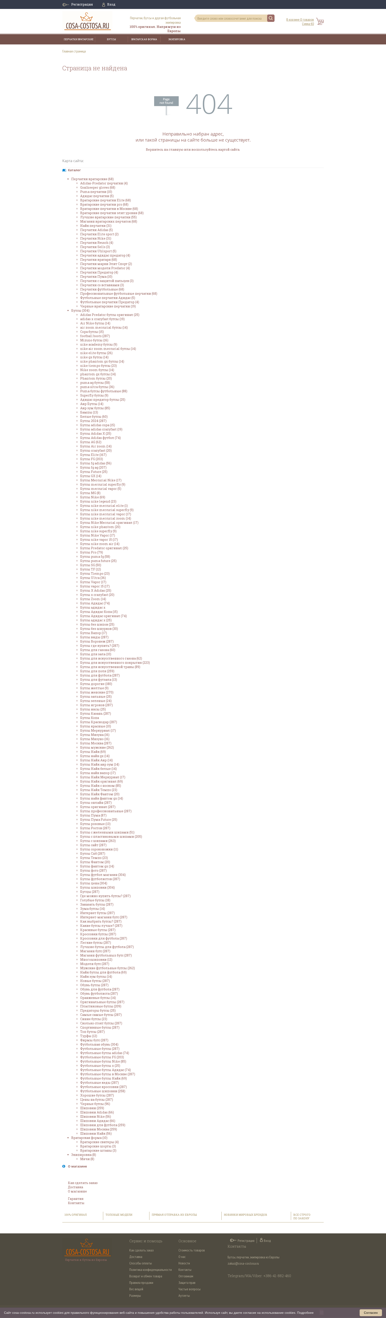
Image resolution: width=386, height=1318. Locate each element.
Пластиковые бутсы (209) (100, 1006)
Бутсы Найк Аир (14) (96, 760)
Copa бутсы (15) (92, 332)
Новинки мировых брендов (245, 1214)
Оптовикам (185, 1276)
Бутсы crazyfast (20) (96, 450)
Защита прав (186, 1282)
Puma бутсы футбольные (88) (103, 391)
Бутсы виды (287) (94, 637)
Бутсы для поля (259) (97, 671)
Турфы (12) (88, 1036)
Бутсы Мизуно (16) (94, 739)
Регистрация (82, 4)
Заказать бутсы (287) (96, 904)
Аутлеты (184, 1295)
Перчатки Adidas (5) (96, 230)
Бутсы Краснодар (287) (98, 722)
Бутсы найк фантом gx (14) (101, 798)
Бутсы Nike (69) (92, 497)
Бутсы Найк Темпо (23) (98, 790)
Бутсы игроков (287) (96, 705)
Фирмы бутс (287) (94, 1040)
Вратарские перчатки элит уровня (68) (112, 213)
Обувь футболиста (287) (99, 993)
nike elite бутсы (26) (96, 353)
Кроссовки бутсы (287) (98, 934)
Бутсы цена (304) (93, 883)
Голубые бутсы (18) (95, 900)
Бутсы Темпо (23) (94, 858)
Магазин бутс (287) (95, 951)
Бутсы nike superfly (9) (98, 531)
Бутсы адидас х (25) (96, 620)
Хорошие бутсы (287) (97, 1095)
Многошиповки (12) (96, 959)
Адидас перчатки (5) (97, 196)
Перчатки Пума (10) (96, 276)
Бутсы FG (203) (91, 459)
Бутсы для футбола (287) (100, 675)
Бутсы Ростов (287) (95, 828)
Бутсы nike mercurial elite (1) (104, 505)
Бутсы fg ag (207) (93, 467)
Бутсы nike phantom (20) (100, 527)
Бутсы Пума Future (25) (98, 819)
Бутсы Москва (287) (95, 743)
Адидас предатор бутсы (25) (102, 399)
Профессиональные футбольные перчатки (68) (118, 293)
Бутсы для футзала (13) (98, 679)
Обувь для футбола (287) (100, 989)
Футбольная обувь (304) (99, 1044)
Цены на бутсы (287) (96, 1099)
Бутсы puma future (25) (98, 561)
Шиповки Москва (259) (98, 1129)
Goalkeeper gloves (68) (97, 187)
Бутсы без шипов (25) (97, 624)
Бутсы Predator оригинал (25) (104, 548)
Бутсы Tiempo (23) (95, 573)
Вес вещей (136, 1289)
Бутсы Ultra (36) (93, 578)
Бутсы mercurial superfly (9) (102, 484)
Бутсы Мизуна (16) (94, 735)
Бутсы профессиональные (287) (106, 811)
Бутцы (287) (89, 892)
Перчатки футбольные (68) (102, 289)
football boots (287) (95, 336)
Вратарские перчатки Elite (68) (105, 200)
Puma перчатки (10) (96, 192)
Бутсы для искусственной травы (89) (110, 667)
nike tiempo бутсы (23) (98, 365)
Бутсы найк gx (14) (95, 756)
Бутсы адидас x (92, 607)
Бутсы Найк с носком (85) (100, 785)
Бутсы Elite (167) (93, 455)
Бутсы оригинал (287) (97, 807)
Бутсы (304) (80, 310)
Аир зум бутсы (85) (95, 408)
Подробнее (305, 1312)
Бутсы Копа (89, 718)
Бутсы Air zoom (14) (96, 446)
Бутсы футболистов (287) (100, 879)
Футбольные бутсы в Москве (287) (107, 1074)
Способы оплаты (140, 1263)
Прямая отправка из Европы (174, 1214)
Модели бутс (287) (94, 964)
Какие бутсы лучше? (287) (101, 925)
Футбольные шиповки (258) (102, 1091)
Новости (184, 1263)
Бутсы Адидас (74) (95, 603)
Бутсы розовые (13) (95, 824)
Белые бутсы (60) (94, 416)
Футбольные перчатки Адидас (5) (107, 298)
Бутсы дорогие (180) (96, 684)
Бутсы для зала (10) (95, 654)
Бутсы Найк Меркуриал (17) (102, 777)
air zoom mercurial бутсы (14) (104, 327)
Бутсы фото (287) (93, 870)
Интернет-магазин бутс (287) (103, 917)
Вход (111, 4)
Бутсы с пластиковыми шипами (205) (111, 836)
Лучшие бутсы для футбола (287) (107, 947)
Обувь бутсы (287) (94, 985)
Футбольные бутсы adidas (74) (104, 1053)
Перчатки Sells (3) (95, 247)
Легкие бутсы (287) (95, 942)
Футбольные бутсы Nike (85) (103, 1061)
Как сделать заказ (83, 1183)
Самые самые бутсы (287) (101, 1015)
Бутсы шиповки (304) (97, 887)
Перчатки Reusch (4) (96, 242)
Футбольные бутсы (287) (100, 1048)
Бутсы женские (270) (96, 692)
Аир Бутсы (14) (91, 404)
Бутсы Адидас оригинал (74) (103, 616)
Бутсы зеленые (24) (96, 701)
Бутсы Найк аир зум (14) (99, 764)
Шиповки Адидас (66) (97, 1121)
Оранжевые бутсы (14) (98, 998)
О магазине (77, 1191)
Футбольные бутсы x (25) (100, 1065)
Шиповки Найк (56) (96, 1133)
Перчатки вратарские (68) (92, 179)
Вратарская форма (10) (89, 1138)
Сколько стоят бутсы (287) (101, 1023)
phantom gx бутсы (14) (98, 374)
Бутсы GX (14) (90, 476)
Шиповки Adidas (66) (97, 1112)
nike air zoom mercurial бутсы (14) (108, 349)
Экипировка (176, 39)
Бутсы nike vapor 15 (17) (99, 539)
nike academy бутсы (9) (98, 344)
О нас (182, 1256)
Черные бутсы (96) (95, 1104)
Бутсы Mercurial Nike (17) (101, 480)
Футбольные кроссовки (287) (103, 1087)
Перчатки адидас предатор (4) (105, 255)
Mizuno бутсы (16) (94, 340)
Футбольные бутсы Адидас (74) (105, 1070)
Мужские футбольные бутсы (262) (107, 968)
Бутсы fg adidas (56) (95, 463)
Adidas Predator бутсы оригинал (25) (109, 315)
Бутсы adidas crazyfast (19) (101, 429)
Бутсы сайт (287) (93, 845)
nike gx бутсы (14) (94, 357)
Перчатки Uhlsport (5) (98, 251)
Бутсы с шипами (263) (98, 841)
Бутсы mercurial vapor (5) (100, 489)
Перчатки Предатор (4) (99, 272)
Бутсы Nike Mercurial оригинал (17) (109, 522)
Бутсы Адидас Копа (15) (99, 612)
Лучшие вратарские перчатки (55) (108, 217)
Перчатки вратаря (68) (98, 259)
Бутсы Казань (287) (95, 713)
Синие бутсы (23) (93, 1019)
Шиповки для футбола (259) (102, 1125)
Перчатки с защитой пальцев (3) (107, 281)
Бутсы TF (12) (90, 569)
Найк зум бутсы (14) (96, 976)
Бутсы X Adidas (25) (95, 590)
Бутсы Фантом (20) (95, 862)
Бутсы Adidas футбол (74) (100, 438)
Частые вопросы (189, 1289)
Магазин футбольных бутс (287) (106, 955)
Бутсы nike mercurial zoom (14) (105, 518)
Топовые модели (118, 1214)
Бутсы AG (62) (90, 442)
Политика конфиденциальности (150, 1269)
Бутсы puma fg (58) (95, 556)
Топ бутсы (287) (92, 1032)
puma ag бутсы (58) (95, 382)
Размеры (135, 1295)
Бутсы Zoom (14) (93, 599)
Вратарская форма (144, 39)
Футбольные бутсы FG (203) (102, 1057)
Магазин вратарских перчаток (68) (108, 221)
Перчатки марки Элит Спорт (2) (106, 264)
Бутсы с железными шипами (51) (107, 832)
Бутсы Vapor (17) (93, 582)
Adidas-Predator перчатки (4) (104, 183)
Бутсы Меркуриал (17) (98, 730)
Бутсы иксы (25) (93, 709)
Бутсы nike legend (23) (98, 501)
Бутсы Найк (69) (93, 752)
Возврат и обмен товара (145, 1276)
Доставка (75, 1187)
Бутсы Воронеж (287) (97, 641)
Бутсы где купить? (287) (99, 645)
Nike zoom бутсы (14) (97, 370)
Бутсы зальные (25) (96, 696)
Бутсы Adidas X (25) (95, 433)
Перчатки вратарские (79, 39)
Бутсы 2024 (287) (93, 421)
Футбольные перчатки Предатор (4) (109, 302)
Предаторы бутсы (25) (98, 1010)
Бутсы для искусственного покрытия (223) (115, 662)
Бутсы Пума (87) (93, 815)
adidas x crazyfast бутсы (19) (102, 319)
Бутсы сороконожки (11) (99, 849)
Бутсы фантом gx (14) (97, 866)
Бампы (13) (89, 412)
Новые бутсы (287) (95, 981)
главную (176, 149)
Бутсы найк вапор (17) (98, 773)
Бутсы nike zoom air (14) (100, 544)
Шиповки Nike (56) (95, 1116)
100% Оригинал (76, 1214)
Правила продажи (141, 1282)
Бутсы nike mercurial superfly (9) (107, 510)
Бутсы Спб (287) (92, 853)
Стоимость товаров (191, 1250)
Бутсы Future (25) (93, 472)
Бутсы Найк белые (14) (98, 769)
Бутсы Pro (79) (91, 552)
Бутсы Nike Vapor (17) (97, 535)
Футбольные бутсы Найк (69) (103, 1078)
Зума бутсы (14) (92, 909)
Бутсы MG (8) (90, 493)
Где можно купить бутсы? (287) (105, 896)
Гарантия (76, 1199)
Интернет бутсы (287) (97, 913)
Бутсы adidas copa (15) (97, 425)
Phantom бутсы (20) (96, 378)
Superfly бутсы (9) (94, 395)
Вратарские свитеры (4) (99, 1142)
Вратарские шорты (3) (98, 1146)
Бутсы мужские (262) (97, 747)
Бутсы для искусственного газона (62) (111, 658)
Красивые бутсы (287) (97, 930)
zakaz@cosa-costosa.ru (243, 1263)
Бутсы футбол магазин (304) (103, 875)
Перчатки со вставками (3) (102, 285)
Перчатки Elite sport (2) (99, 234)
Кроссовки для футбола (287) (103, 938)
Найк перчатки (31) (95, 225)
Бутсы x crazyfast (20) (97, 595)
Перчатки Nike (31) (95, 238)
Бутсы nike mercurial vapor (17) (105, 514)
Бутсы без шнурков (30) (99, 629)
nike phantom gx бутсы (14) (102, 361)
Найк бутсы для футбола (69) (103, 972)
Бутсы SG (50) (90, 565)
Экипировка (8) (83, 1155)
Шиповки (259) (92, 1108)
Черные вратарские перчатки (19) (108, 306)
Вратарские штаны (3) (98, 1150)
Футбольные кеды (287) (99, 1082)
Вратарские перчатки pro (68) (104, 204)
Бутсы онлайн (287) (96, 802)
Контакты (76, 1203)
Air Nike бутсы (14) (95, 323)
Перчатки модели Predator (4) (105, 268)
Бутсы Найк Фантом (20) (100, 794)
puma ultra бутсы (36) (97, 387)
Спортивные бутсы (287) (100, 1027)
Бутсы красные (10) (95, 726)
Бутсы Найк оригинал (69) (101, 781)
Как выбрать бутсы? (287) (101, 921)
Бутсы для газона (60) (97, 650)
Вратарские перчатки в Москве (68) (109, 209)
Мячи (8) (87, 1159)
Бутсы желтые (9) (94, 688)
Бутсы (111, 39)
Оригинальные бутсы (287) (102, 1002)
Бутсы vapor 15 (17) (95, 586)
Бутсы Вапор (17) (93, 633)
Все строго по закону (301, 1216)
